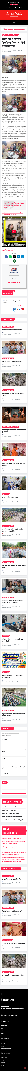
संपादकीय (3, 1036)
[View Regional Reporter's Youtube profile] (15, 278)
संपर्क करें (3, 1062)
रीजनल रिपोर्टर (14, 14)
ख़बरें (2, 1031)
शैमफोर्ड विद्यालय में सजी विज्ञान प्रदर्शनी (12, 362)
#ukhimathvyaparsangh (9, 291)
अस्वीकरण (3, 1060)
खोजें (4, 782)
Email (3, 758)
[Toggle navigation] (14, 22)
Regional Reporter (6, 51)
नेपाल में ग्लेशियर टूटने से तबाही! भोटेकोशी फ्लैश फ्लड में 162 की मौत (12, 530)
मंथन (2, 1028)
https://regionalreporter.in (19, 305)
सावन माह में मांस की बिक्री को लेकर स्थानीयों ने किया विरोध (14, 29)
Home (3, 28)
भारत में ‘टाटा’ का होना (6, 838)
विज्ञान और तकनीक (5, 1038)
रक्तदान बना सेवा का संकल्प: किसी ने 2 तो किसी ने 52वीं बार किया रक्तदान (12, 602)
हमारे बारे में (3, 1065)
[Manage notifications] (25, 1068)
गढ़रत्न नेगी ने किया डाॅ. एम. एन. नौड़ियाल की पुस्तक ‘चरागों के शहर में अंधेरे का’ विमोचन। (14, 205)
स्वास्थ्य (2, 1041)
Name (3, 751)
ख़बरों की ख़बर (4, 1025)
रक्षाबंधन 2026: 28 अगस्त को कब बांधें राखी (10, 813)
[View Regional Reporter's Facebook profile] (12, 278)
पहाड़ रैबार (3, 1043)
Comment (4, 739)
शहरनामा (2, 1046)
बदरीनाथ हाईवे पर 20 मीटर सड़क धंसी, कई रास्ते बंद (12, 816)
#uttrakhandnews (8, 293)
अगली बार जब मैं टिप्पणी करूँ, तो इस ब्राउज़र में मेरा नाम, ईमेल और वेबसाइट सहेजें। (14, 768)
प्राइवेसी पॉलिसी (4, 1057)
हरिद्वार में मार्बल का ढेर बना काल (10, 497)
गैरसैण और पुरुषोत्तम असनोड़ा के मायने (9, 847)
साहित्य (2, 1033)
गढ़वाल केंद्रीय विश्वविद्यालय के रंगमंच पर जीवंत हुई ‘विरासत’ (13, 820)
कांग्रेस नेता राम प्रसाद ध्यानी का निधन (12, 330)
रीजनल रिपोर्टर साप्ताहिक (6, 1048)
